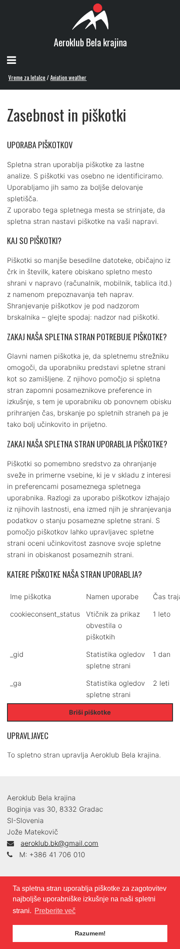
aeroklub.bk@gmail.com (59, 843)
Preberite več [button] (55, 910)
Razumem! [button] (90, 933)
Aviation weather (68, 77)
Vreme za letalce (26, 77)
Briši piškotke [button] (90, 712)
